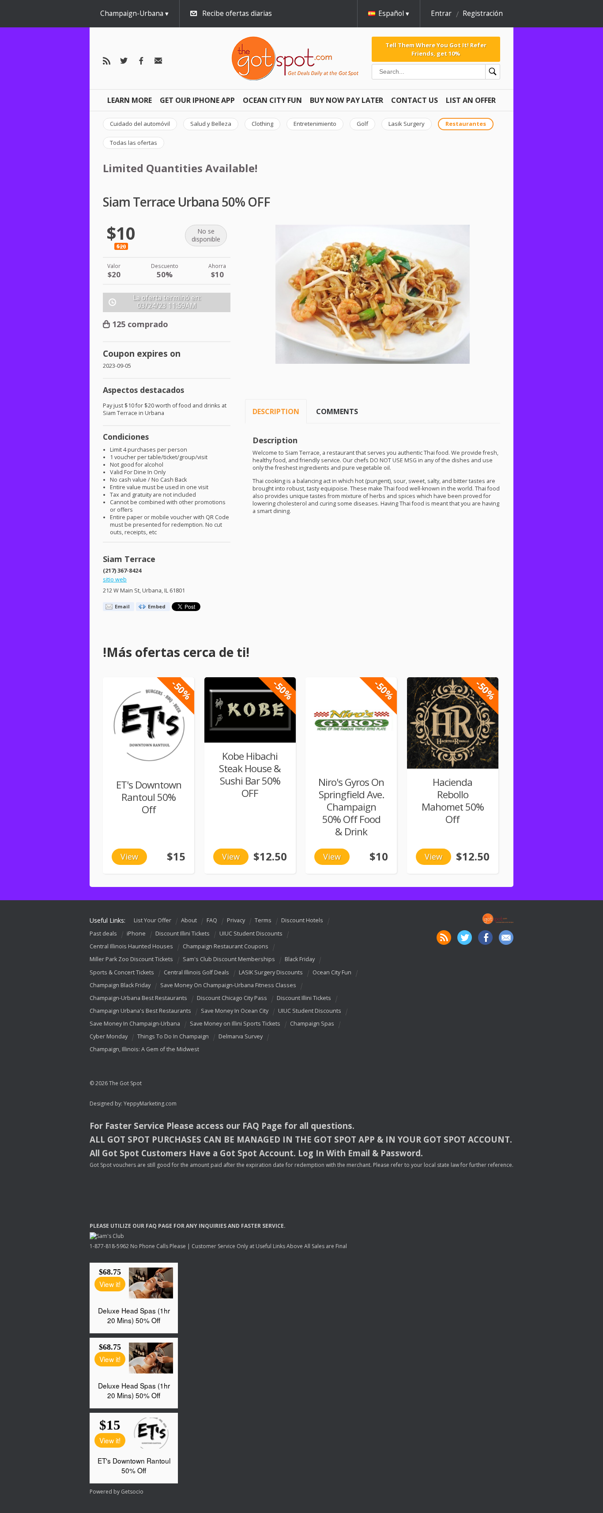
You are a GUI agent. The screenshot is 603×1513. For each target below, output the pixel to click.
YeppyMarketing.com (150, 1103)
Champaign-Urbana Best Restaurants (138, 998)
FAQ (212, 920)
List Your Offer (152, 920)
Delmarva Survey (241, 1036)
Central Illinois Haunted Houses (131, 946)
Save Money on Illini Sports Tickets (235, 1023)
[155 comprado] (250, 710)
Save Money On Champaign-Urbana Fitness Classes (228, 985)
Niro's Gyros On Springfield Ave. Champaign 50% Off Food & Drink (351, 806)
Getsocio (132, 1491)
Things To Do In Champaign (173, 1036)
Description (276, 411)
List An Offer (471, 100)
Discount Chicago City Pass (232, 998)
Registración (483, 13)
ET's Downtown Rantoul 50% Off (148, 797)
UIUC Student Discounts (251, 933)
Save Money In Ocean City (234, 1011)
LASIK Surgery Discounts (271, 972)
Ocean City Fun (272, 100)
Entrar (441, 13)
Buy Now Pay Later (346, 100)
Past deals (103, 933)
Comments (337, 411)
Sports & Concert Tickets (122, 972)
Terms (263, 920)
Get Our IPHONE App (197, 100)
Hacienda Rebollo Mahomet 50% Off (453, 800)
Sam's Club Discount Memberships (229, 959)
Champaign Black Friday (120, 985)
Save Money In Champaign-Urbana (135, 1023)
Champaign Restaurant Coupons (225, 946)
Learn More (129, 100)
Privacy (236, 920)
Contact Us (414, 100)
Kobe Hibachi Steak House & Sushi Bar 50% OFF (250, 774)
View (129, 856)
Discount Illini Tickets (182, 933)
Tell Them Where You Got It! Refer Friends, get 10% (435, 49)
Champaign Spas (312, 1023)
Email (122, 606)
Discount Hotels (302, 920)
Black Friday (300, 959)
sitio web (115, 579)
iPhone (136, 933)
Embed (157, 606)
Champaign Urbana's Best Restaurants (140, 1011)
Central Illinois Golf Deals (196, 972)
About (189, 920)
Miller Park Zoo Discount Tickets (131, 959)
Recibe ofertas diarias (237, 13)
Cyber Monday (109, 1036)
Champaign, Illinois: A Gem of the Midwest (144, 1049)
